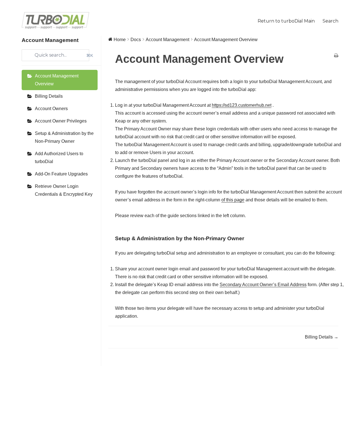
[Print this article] (336, 56)
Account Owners (51, 108)
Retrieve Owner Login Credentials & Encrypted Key (64, 190)
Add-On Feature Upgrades (61, 174)
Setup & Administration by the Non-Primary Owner (64, 137)
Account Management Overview (56, 80)
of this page (232, 199)
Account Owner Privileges (61, 121)
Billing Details (49, 96)
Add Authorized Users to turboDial (59, 157)
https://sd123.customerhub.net (241, 105)
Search (330, 21)
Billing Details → (321, 337)
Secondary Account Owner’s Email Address (263, 284)
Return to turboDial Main (286, 21)
